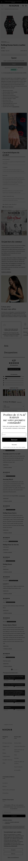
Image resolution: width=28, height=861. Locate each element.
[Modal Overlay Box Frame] (14, 430)
